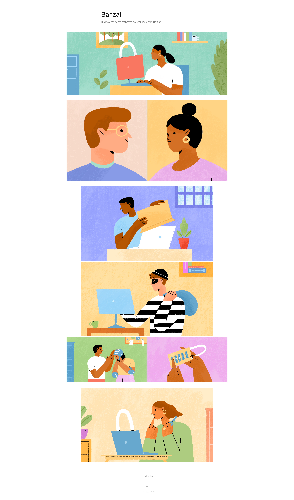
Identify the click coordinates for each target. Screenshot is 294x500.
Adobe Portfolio (151, 492)
